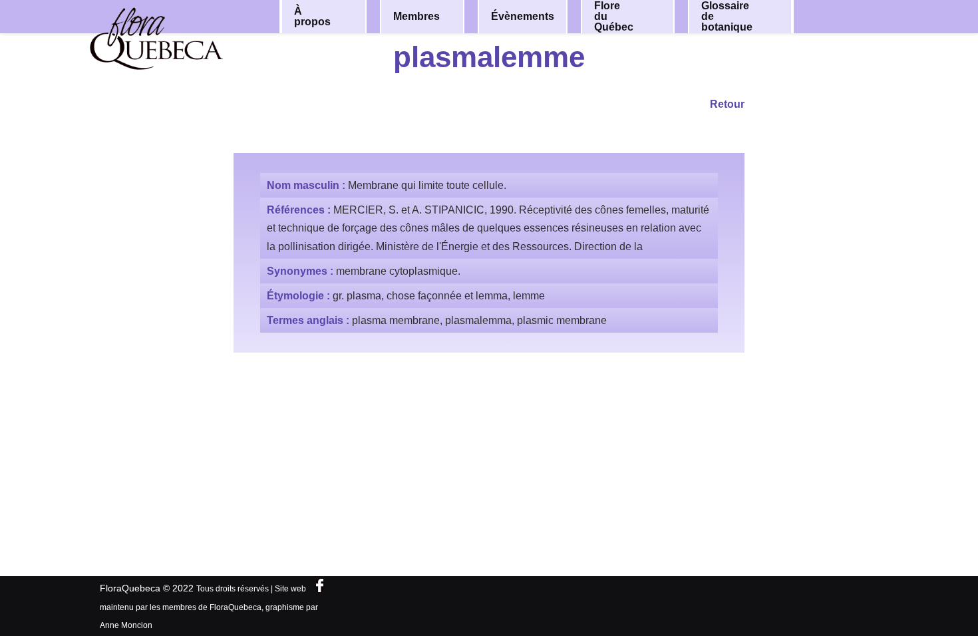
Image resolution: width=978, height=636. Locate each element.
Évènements (522, 16)
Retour (727, 104)
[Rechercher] (854, 16)
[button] (347, 17)
